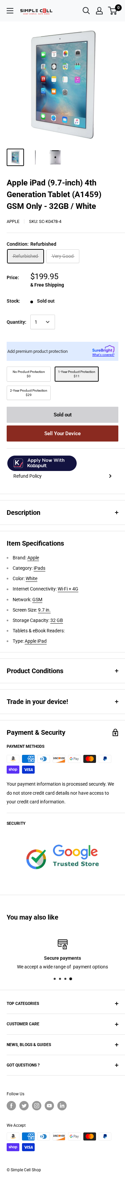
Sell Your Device (62, 433)
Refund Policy (27, 476)
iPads (39, 568)
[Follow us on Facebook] (11, 1105)
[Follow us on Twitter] (24, 1105)
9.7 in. (44, 610)
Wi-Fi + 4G (68, 588)
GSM (37, 599)
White (31, 578)
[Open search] (86, 10)
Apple (13, 221)
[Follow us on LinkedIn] (62, 1105)
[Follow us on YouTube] (49, 1105)
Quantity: (16, 322)
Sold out (63, 415)
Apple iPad (36, 641)
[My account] (99, 10)
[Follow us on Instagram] (36, 1105)
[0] (113, 11)
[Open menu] (10, 10)
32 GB (56, 620)
